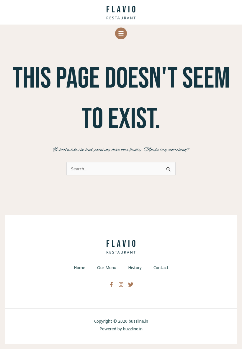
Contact (161, 267)
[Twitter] (130, 284)
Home (79, 267)
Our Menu (106, 267)
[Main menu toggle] (121, 34)
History (135, 267)
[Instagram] (121, 284)
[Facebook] (111, 284)
